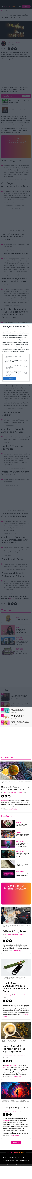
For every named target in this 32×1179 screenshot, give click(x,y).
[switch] (25, 360)
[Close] (28, 326)
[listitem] (16, 357)
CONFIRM (10, 378)
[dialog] (16, 353)
